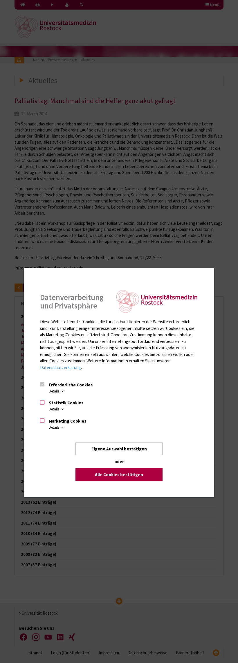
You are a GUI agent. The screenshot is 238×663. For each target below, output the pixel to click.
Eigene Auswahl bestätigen (119, 448)
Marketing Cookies (67, 420)
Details (54, 390)
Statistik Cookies (66, 403)
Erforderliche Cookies (71, 384)
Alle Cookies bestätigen (119, 474)
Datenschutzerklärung (60, 367)
